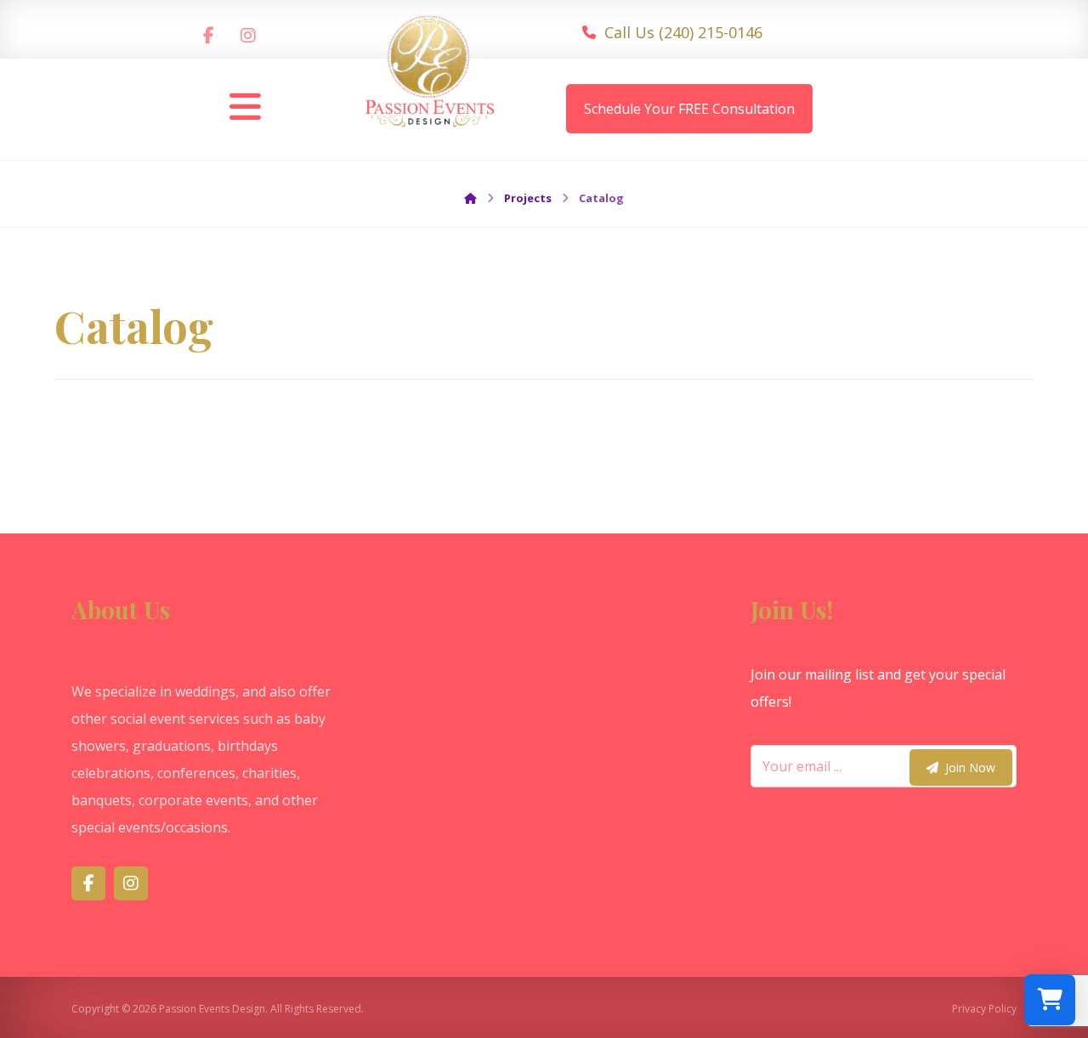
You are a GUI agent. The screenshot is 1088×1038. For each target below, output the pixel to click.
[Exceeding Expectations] (430, 78)
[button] (209, 36)
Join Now (970, 767)
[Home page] (470, 198)
